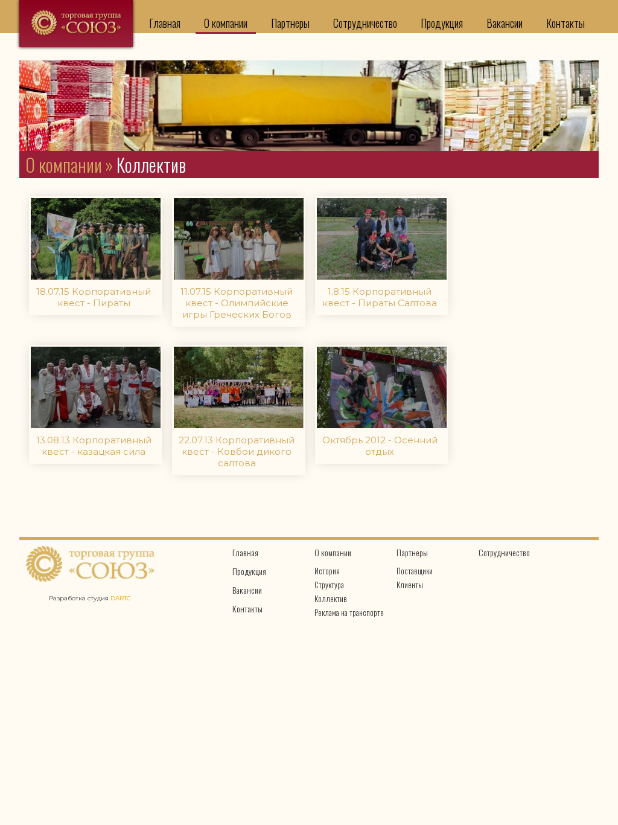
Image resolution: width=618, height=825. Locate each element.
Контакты (565, 23)
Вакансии (504, 23)
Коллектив (330, 598)
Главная (164, 23)
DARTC (120, 598)
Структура (329, 585)
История (327, 571)
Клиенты (410, 585)
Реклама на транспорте (349, 612)
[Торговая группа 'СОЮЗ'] (76, 23)
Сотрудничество (365, 23)
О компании (225, 23)
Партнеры (290, 23)
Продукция (442, 23)
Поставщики (415, 571)
